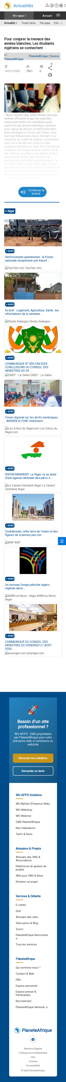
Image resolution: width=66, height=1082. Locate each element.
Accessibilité (33, 1065)
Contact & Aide (25, 973)
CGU (33, 1057)
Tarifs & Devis (24, 834)
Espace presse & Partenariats (26, 993)
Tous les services (26, 944)
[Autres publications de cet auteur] (15, 59)
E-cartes (21, 905)
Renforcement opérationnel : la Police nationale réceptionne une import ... (29, 258)
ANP (17, 542)
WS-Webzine (23, 816)
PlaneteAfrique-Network (30, 1007)
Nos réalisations (25, 828)
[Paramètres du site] (61, 6)
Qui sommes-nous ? (28, 967)
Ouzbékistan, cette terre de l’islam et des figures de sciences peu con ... (31, 533)
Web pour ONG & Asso (29, 875)
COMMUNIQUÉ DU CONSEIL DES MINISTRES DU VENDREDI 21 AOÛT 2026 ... (28, 645)
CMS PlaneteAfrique (28, 822)
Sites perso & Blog (27, 923)
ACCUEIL (47, 15)
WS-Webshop (24, 809)
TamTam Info (33, 268)
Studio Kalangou (39, 321)
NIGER (11, 251)
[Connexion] (47, 6)
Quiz (18, 911)
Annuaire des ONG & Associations (28, 858)
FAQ (18, 979)
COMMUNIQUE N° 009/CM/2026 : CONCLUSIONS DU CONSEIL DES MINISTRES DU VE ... (27, 367)
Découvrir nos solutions (33, 758)
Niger (11, 211)
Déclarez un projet (27, 881)
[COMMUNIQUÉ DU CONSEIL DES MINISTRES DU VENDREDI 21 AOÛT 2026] (33, 617)
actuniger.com (35, 653)
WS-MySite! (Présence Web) (33, 803)
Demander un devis (33, 771)
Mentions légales (33, 1048)
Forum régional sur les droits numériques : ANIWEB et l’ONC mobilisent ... (31, 419)
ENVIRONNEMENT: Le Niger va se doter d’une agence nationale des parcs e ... (30, 476)
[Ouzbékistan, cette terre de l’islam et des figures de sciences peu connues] (33, 507)
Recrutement (23, 1001)
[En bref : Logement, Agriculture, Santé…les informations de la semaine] (33, 286)
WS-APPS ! (19, 15)
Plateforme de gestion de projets (31, 868)
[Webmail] (52, 6)
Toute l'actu (28, 23)
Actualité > (10, 23)
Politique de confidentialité (33, 1052)
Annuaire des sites (27, 917)
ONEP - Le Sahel (41, 375)
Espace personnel (26, 985)
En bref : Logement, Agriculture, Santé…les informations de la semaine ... (32, 312)
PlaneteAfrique (38, 56)
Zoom (19, 929)
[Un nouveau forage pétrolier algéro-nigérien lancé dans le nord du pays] (33, 560)
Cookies (33, 1061)
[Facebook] (33, 1039)
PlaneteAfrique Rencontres (32, 935)
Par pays (45, 23)
